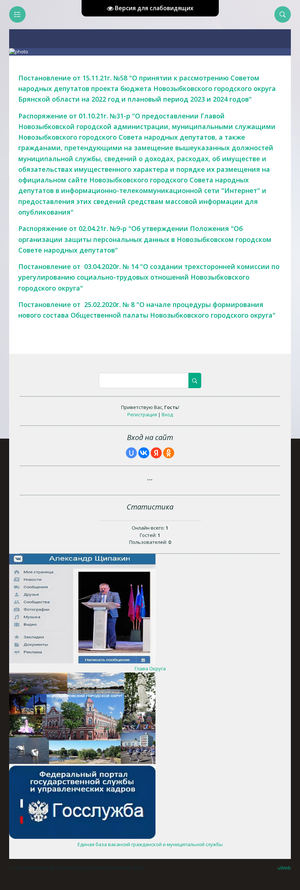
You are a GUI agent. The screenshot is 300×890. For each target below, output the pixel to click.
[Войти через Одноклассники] (168, 452)
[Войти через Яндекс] (156, 452)
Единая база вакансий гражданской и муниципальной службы (150, 844)
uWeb (284, 867)
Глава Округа (150, 668)
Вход (167, 414)
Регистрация (142, 414)
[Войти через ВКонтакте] (143, 452)
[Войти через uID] (131, 452)
